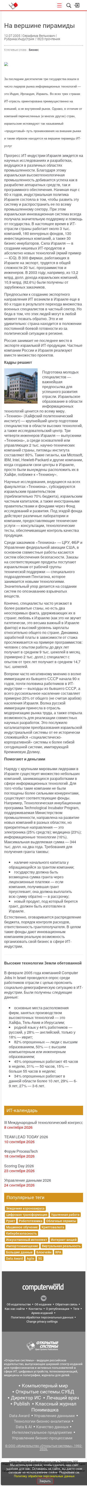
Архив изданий (42, 1313)
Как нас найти (15, 1309)
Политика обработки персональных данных (42, 1317)
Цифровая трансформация (26, 1215)
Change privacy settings (42, 1321)
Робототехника (30, 1221)
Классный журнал (55, 1404)
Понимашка (44, 1410)
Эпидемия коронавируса (25, 1208)
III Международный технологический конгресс (43, 1122)
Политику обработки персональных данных (44, 1476)
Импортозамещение (22, 1246)
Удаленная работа (65, 1215)
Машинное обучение (22, 1227)
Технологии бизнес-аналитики (42, 1421)
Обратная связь (66, 1304)
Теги (76, 1309)
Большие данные (19, 1252)
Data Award (14, 1258)
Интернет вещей (64, 1240)
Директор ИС (26, 1398)
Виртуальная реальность (61, 1246)
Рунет (10, 1221)
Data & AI (24, 1426)
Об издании (43, 1304)
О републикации (57, 1309)
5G (40, 1258)
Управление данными (54, 1415)
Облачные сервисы (61, 1221)
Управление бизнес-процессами (42, 1438)
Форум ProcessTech (21, 1151)
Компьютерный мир (45, 1386)
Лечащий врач (62, 1398)
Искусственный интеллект (26, 1240)
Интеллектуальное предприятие (42, 1432)
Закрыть (45, 1481)
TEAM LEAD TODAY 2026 (26, 1136)
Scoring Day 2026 (19, 1165)
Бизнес (34, 50)
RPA (58, 1252)
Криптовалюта (53, 1227)
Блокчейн (44, 1252)
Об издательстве (19, 1304)
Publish (22, 1404)
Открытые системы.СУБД (45, 1392)
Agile (30, 1258)
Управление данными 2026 (27, 1180)
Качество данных (52, 1426)
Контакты (35, 1309)
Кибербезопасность (21, 1233)
